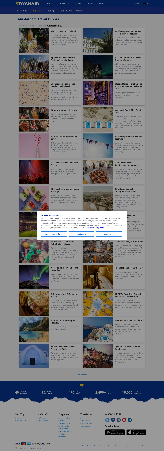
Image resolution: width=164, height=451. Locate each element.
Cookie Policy (85, 228)
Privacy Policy (98, 228)
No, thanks (81, 234)
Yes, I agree (109, 234)
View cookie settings (53, 234)
